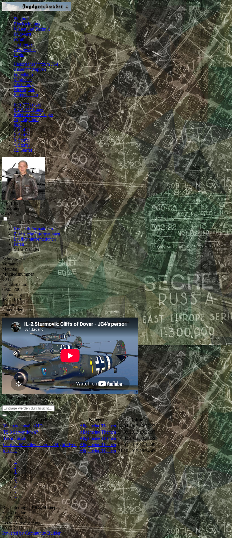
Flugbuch (22, 18)
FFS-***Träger (27, 104)
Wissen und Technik (32, 29)
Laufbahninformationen (35, 239)
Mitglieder (23, 79)
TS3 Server (24, 44)
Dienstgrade (24, 89)
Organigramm (26, 119)
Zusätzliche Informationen (37, 234)
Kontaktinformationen (33, 228)
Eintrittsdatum (14, 284)
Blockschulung (27, 24)
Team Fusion (14, 438)
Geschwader (25, 49)
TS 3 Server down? (20, 432)
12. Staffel (23, 150)
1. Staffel (22, 129)
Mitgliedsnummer (18, 274)
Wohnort (10, 304)
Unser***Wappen (30, 69)
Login (19, 54)
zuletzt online (14, 512)
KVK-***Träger (29, 109)
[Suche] (4, 415)
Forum (19, 39)
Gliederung (24, 84)
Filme (7, 314)
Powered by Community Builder (31, 533)
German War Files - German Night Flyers (40, 444)
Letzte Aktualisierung (21, 522)
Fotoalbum (23, 74)
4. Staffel (22, 145)
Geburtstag (12, 294)
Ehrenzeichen (26, 94)
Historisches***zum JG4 (36, 64)
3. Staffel (22, 140)
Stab (18, 124)
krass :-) (10, 450)
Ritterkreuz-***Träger (33, 114)
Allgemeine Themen (98, 425)
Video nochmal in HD (23, 425)
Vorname (10, 264)
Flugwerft (22, 34)
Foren (19, 244)
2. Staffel (22, 134)
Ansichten (11, 208)
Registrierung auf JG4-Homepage (32, 507)
